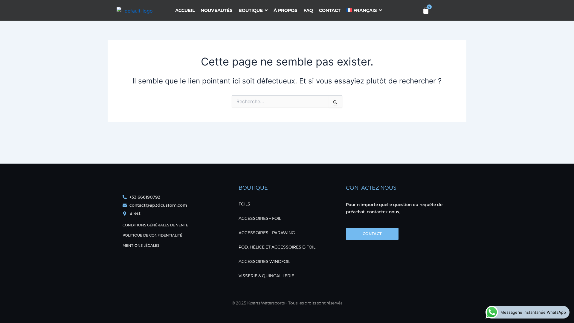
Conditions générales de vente (155, 225)
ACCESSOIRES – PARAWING (267, 232)
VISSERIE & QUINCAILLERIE (266, 275)
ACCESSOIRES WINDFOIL (264, 261)
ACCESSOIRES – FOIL (260, 218)
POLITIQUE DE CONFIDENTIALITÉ (152, 235)
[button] (391, 10)
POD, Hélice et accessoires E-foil (277, 247)
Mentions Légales (141, 245)
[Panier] (426, 10)
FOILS (244, 204)
